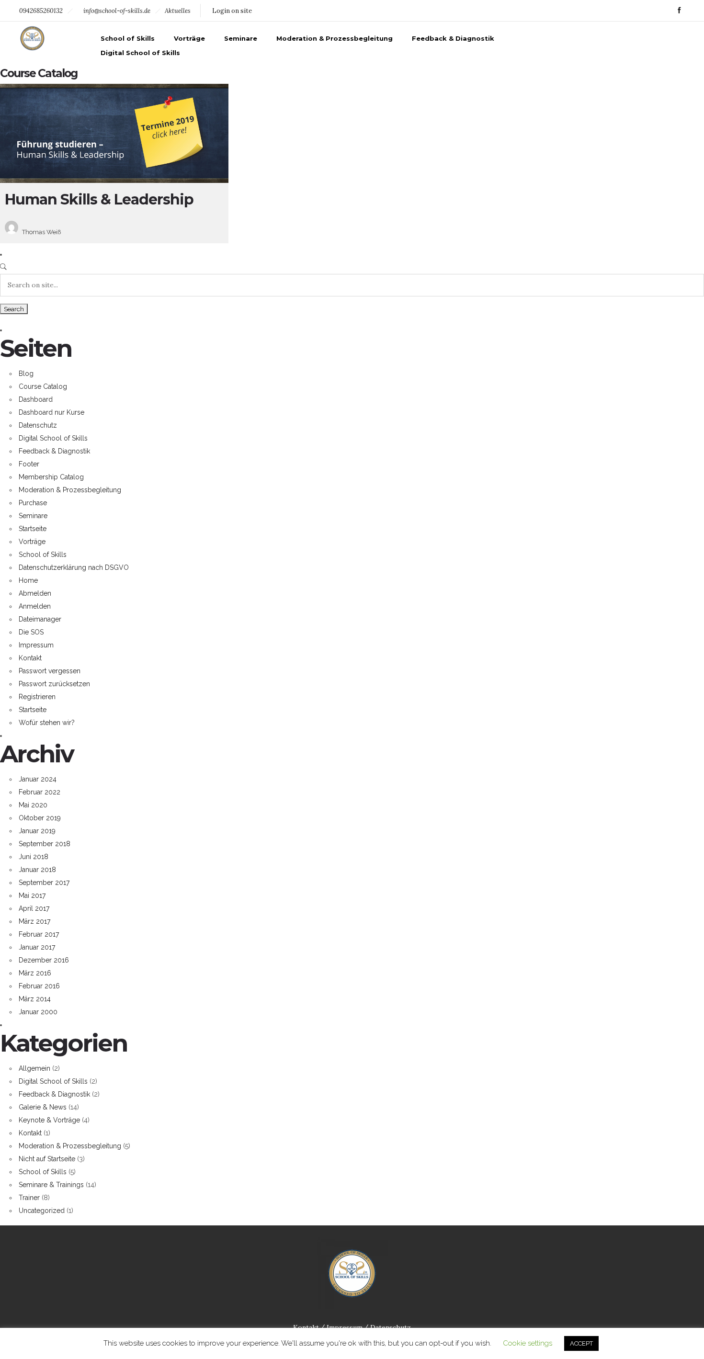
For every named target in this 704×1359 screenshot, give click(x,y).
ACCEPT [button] (581, 1343)
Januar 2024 (38, 779)
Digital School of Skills (140, 53)
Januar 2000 (38, 1012)
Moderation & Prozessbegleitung (334, 38)
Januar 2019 (37, 831)
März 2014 (35, 999)
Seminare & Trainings (51, 1185)
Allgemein (34, 1068)
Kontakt (30, 658)
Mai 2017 (32, 895)
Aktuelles (178, 11)
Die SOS (31, 632)
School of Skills (128, 38)
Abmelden (35, 593)
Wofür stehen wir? (47, 722)
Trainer (29, 1197)
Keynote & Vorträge (49, 1120)
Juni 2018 (33, 857)
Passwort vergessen (49, 671)
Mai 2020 (33, 805)
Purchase (33, 503)
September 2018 (44, 844)
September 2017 (44, 882)
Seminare (240, 38)
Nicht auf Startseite (47, 1159)
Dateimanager (40, 619)
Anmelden (35, 606)
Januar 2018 (37, 869)
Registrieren (37, 697)
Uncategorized (42, 1210)
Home (28, 580)
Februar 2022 (39, 792)
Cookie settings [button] (527, 1343)
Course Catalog (43, 386)
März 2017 (34, 921)
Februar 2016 (39, 986)
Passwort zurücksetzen (54, 684)
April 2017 (34, 908)
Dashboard (36, 399)
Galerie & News (43, 1107)
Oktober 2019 (40, 818)
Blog (26, 373)
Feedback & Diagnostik (453, 38)
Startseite (32, 528)
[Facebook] (679, 10)
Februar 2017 (39, 934)
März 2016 (35, 973)
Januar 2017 (37, 947)
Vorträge (189, 38)
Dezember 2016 (44, 960)
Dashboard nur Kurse (51, 412)
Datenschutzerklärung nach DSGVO (74, 567)
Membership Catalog (51, 477)
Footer (29, 464)
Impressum (36, 645)
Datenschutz (38, 425)
